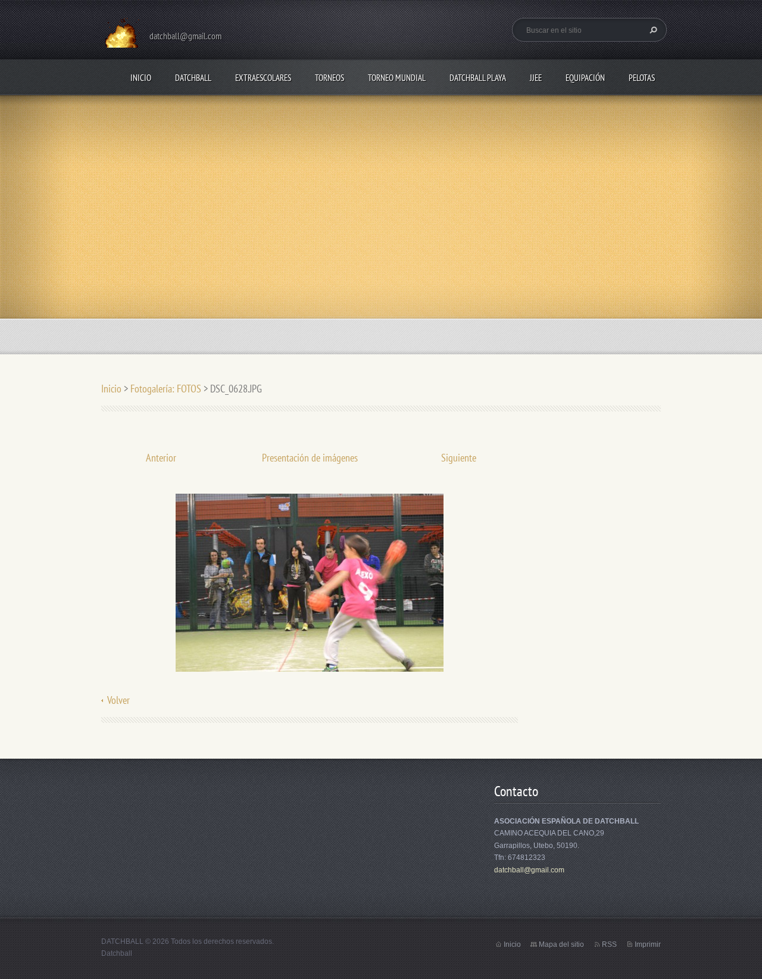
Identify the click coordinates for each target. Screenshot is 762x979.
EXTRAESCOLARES (263, 77)
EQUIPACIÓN (585, 77)
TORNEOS (329, 77)
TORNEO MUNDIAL (397, 77)
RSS (609, 944)
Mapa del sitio (561, 944)
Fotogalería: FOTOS (167, 388)
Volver (118, 700)
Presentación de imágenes (310, 457)
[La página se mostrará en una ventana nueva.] (310, 581)
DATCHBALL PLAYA (477, 77)
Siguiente (458, 457)
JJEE (536, 77)
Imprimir (648, 944)
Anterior (161, 457)
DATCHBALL (193, 77)
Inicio (140, 77)
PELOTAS (642, 77)
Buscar (652, 30)
